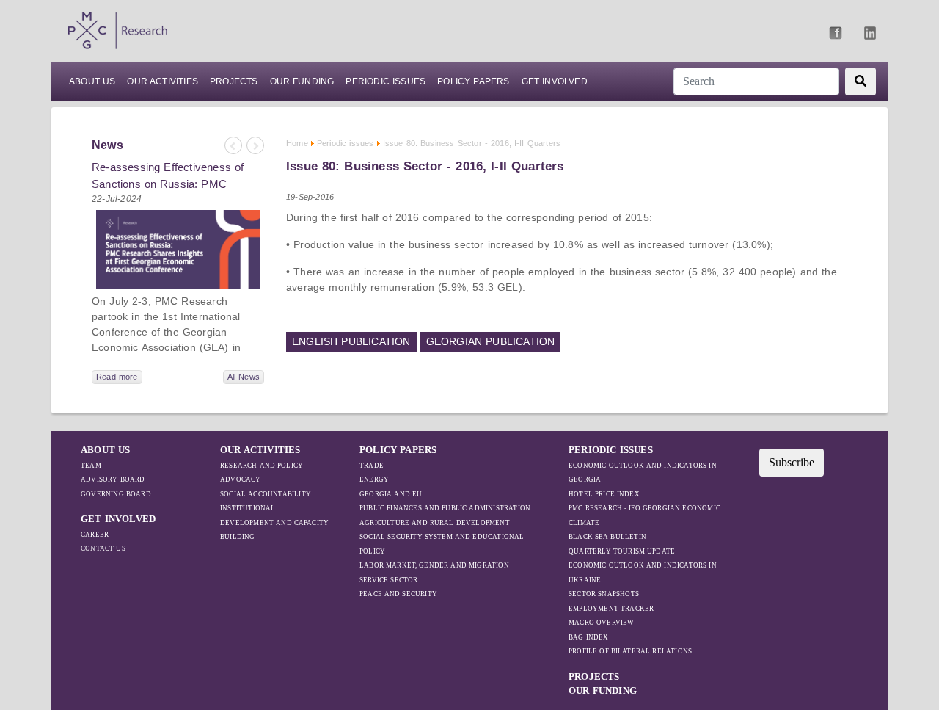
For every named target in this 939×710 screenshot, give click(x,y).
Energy (374, 479)
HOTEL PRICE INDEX (604, 494)
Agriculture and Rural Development (434, 522)
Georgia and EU (390, 494)
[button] (232, 146)
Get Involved (555, 81)
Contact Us (103, 548)
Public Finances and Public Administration (444, 508)
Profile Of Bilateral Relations (630, 651)
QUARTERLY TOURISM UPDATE (622, 551)
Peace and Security (398, 594)
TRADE (371, 465)
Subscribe (791, 462)
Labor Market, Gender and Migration (434, 565)
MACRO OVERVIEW (602, 622)
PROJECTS (234, 81)
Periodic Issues (385, 81)
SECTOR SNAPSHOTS (604, 594)
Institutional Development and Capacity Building (274, 522)
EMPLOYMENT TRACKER (611, 608)
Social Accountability (265, 494)
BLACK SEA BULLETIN (607, 536)
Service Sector (388, 580)
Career (95, 534)
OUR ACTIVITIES (260, 449)
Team (91, 465)
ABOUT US (92, 81)
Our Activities (162, 81)
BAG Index (589, 637)
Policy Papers (473, 81)
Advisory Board (113, 479)
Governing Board (116, 494)
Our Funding (302, 81)
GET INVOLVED (118, 518)
